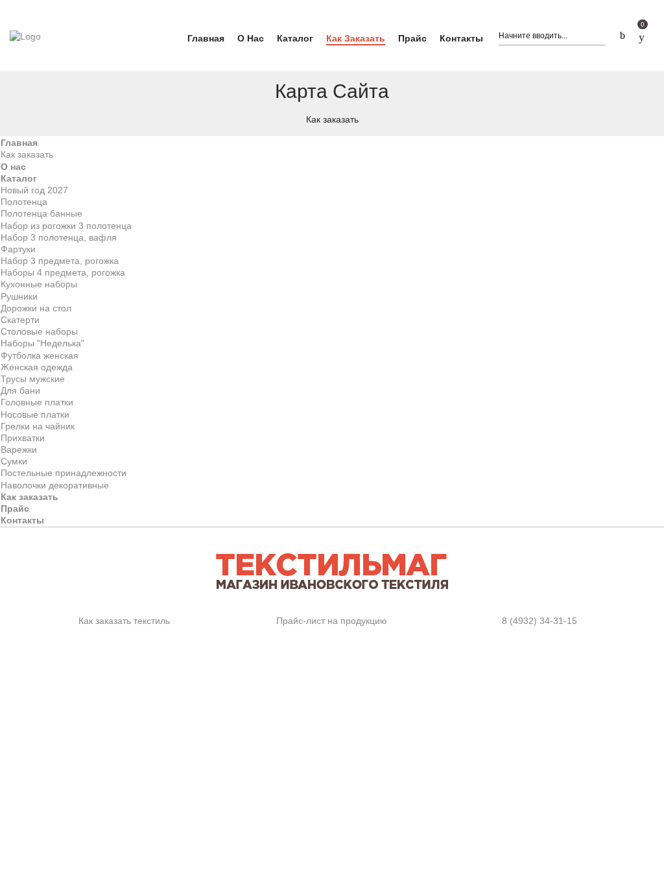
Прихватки (23, 438)
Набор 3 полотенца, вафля (59, 237)
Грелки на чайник (38, 426)
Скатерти (20, 320)
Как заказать (27, 154)
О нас (13, 167)
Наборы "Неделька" (42, 343)
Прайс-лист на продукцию (331, 621)
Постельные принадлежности (63, 473)
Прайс (15, 508)
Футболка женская (39, 355)
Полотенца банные (41, 213)
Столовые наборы (39, 331)
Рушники (19, 296)
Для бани (20, 390)
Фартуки (18, 249)
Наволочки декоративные (55, 485)
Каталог (19, 178)
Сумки (14, 461)
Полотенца (24, 202)
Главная (19, 143)
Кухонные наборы (39, 284)
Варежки (19, 449)
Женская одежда (37, 367)
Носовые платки (35, 414)
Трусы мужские (33, 379)
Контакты (22, 520)
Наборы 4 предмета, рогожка (63, 272)
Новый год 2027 (34, 190)
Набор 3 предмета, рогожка (60, 261)
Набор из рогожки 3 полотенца (66, 226)
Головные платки (37, 402)
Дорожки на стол (36, 308)
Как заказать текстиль (124, 621)
